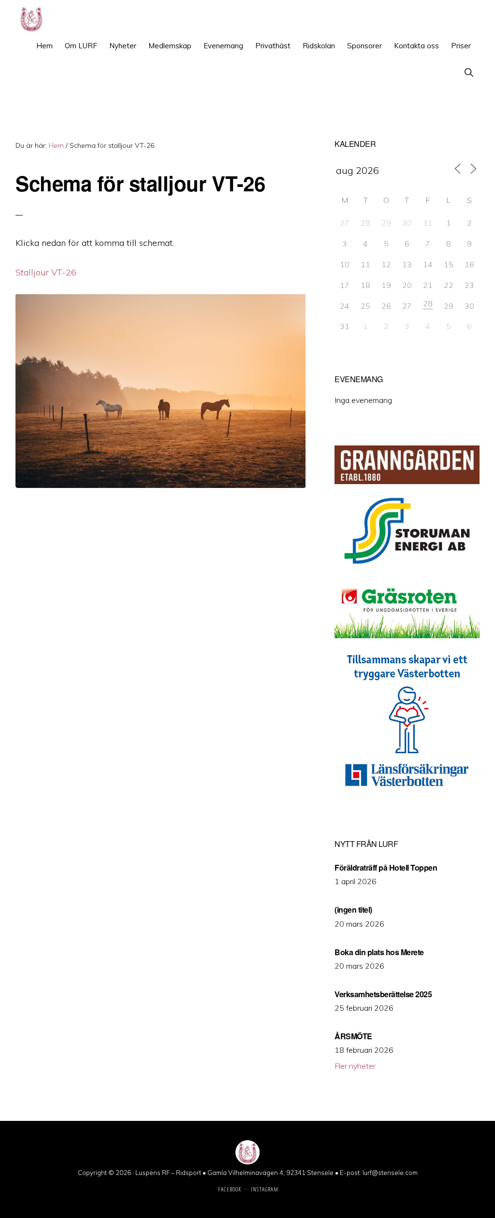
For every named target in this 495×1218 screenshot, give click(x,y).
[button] (469, 72)
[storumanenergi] (407, 570)
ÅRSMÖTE (353, 1036)
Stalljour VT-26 (45, 272)
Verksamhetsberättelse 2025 (383, 994)
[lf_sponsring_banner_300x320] (407, 794)
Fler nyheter (355, 1066)
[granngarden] (407, 481)
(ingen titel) (353, 909)
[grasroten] (407, 635)
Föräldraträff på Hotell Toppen (386, 867)
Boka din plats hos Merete (379, 952)
